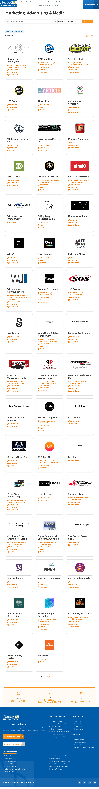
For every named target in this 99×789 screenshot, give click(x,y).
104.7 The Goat (75, 59)
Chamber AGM (56, 726)
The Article (43, 101)
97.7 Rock (12, 101)
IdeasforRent (74, 417)
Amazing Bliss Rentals (79, 578)
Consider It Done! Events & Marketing (17, 538)
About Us (77, 721)
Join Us (54, 2)
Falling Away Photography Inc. (46, 218)
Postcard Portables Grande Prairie (47, 377)
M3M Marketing (15, 578)
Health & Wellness (10, 764)
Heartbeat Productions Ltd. (79, 377)
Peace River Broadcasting (13, 496)
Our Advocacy (79, 739)
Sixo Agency (13, 333)
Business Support (10, 756)
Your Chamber (78, 716)
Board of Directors (80, 724)
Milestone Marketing (78, 216)
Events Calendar (56, 721)
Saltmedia (43, 656)
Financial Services (55, 758)
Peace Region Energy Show (60, 732)
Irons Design (13, 177)
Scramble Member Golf (58, 724)
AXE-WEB (11, 254)
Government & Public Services (60, 761)
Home (23, 2)
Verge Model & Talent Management (48, 335)
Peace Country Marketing (14, 657)
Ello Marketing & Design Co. (46, 615)
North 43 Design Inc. (48, 417)
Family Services (9, 758)
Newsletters (78, 729)
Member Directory (45, 2)
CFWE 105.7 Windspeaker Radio (16, 377)
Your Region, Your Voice (59, 737)
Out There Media (76, 254)
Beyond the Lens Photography (15, 61)
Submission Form (80, 742)
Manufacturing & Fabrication (59, 766)
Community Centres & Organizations (62, 756)
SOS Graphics (74, 289)
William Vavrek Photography (14, 218)
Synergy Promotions (48, 289)
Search (88, 21)
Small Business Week (58, 729)
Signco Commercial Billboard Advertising (48, 538)
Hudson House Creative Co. (14, 615)
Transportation (9, 771)
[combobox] (45, 21)
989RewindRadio (46, 59)
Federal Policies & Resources (84, 747)
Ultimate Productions (78, 139)
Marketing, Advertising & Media (14, 31)
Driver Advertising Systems (16, 419)
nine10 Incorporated (78, 177)
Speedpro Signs (76, 494)
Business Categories (10, 751)
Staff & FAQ (78, 726)
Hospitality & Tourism (11, 766)
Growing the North (57, 734)
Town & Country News (49, 578)
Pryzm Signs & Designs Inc (49, 140)
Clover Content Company (76, 103)
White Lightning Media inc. (18, 140)
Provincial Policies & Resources (84, 745)
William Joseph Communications (15, 291)
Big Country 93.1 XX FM (79, 614)
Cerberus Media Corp (17, 457)
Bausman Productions (79, 333)
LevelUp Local (45, 494)
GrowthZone (53, 677)
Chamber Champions (54, 5)
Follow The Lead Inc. (48, 177)
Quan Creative (45, 254)
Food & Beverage (10, 761)
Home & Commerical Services (60, 764)
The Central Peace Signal (77, 538)
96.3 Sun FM (44, 457)
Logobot (72, 457)
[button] (87, 36)
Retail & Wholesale (56, 769)
